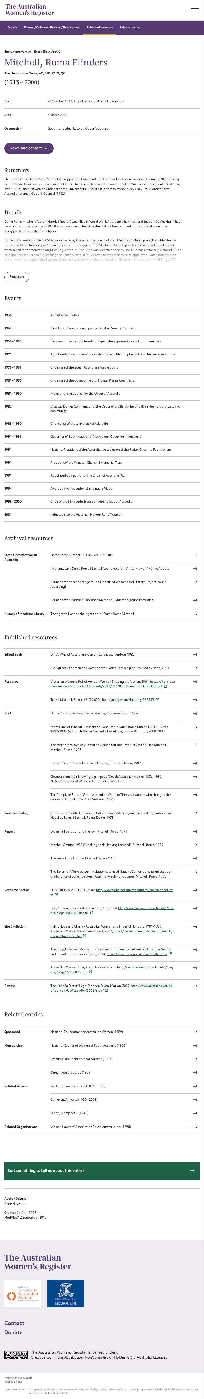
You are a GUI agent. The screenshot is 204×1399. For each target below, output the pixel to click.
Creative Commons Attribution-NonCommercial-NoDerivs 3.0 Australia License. (99, 1357)
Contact (14, 1322)
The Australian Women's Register (29, 9)
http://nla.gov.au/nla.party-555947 (128, 700)
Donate (13, 1332)
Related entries (130, 28)
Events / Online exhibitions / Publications (52, 28)
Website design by (18, 1378)
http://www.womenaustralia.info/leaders (137, 954)
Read (13, 277)
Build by (13, 1381)
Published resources (100, 28)
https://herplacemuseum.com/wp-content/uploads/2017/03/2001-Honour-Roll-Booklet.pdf (112, 684)
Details (12, 28)
